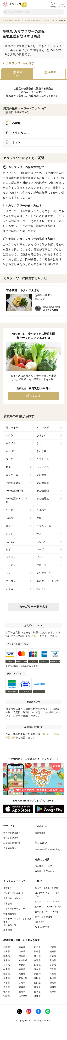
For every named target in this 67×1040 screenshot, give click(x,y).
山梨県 (37, 965)
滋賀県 (6, 974)
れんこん (41, 588)
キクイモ (11, 443)
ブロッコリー (43, 565)
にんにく (41, 541)
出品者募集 (40, 832)
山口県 (37, 983)
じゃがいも (42, 467)
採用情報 (7, 930)
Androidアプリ (42, 927)
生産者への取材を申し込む (47, 849)
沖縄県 (37, 996)
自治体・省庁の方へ (44, 871)
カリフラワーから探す (20, 63)
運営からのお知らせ (13, 898)
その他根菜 (42, 482)
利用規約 (7, 903)
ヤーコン (11, 581)
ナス (38, 533)
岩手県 (37, 947)
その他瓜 (41, 474)
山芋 (8, 573)
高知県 (37, 987)
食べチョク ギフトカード (47, 912)
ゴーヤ (9, 459)
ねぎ (8, 549)
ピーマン (11, 565)
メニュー (62, 7)
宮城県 (53, 947)
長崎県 (22, 991)
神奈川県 (23, 960)
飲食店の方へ (9, 848)
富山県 (53, 960)
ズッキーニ (12, 474)
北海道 (6, 947)
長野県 (53, 965)
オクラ (9, 435)
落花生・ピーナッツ (47, 581)
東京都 (6, 960)
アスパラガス (43, 427)
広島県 (22, 983)
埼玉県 (37, 956)
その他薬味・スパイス (17, 500)
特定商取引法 (9, 914)
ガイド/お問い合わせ (13, 893)
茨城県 (53, 951)
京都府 (22, 974)
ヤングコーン (43, 573)
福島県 (37, 951)
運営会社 (7, 888)
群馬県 (22, 956)
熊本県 (37, 991)
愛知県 (37, 969)
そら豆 (9, 510)
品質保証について (11, 843)
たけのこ (41, 510)
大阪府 (37, 974)
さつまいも (42, 459)
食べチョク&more (43, 917)
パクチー (11, 557)
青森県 (22, 947)
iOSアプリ (40, 922)
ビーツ (40, 557)
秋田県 (6, 951)
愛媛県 (22, 987)
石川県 (6, 965)
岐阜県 (6, 969)
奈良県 (6, 978)
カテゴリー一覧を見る (33, 606)
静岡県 (22, 969)
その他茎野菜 (13, 482)
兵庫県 (53, 974)
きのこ (40, 443)
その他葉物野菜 (14, 490)
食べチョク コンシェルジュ (48, 901)
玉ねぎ (9, 517)
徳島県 (53, 983)
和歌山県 (23, 978)
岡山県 (6, 983)
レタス (9, 588)
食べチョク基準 (10, 838)
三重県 (53, 969)
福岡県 (53, 987)
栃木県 (6, 956)
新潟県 (37, 960)
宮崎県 (6, 996)
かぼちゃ (41, 435)
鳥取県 (37, 978)
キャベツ (11, 451)
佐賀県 (6, 991)
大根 (38, 517)
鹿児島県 (23, 996)
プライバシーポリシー (14, 908)
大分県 (53, 991)
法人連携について (43, 866)
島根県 (53, 978)
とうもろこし (43, 525)
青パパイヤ (12, 427)
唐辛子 (9, 525)
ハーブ (40, 549)
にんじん (11, 541)
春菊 (8, 467)
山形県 (22, 951)
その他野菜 (42, 498)
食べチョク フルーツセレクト (49, 906)
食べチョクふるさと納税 (46, 888)
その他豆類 (42, 490)
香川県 (6, 987)
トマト (9, 533)
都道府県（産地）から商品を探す (21, 940)
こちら (35, 636)
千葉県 (53, 956)
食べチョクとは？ (11, 832)
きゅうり (41, 451)
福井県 (22, 965)
